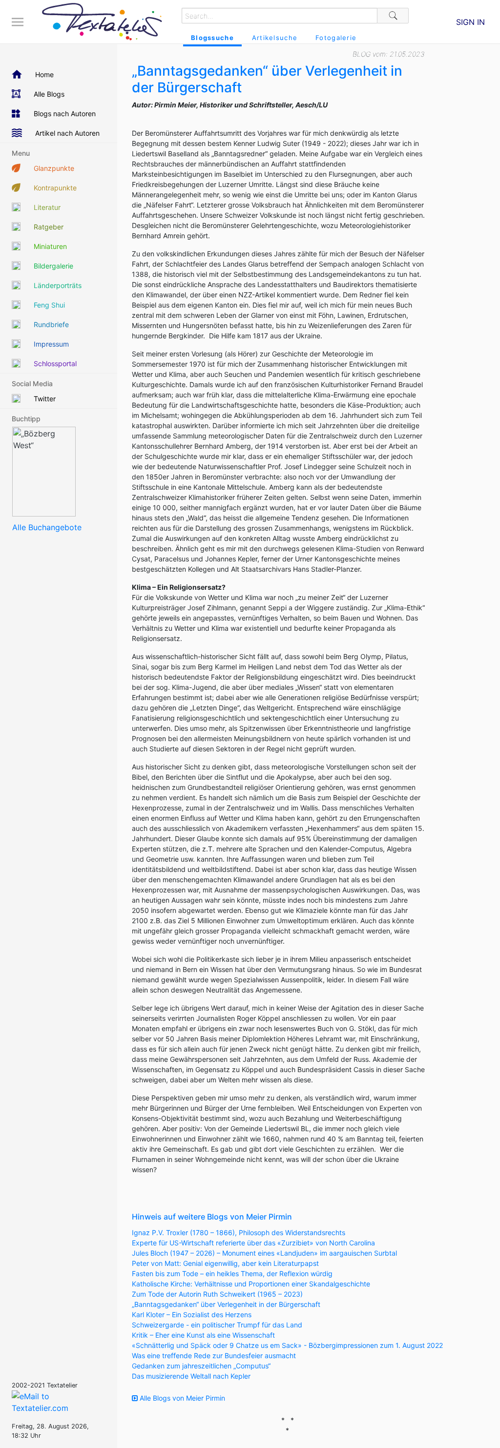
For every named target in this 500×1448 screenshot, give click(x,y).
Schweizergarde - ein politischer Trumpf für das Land (217, 1325)
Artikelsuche (274, 37)
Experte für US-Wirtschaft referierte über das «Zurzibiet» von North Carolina (253, 1243)
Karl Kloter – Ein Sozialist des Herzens (191, 1314)
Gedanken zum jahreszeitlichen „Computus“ (201, 1366)
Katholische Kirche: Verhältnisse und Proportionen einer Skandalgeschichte (251, 1284)
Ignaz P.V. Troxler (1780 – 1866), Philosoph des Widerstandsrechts (238, 1232)
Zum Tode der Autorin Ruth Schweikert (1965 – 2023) (217, 1294)
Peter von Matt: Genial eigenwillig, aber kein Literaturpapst (225, 1263)
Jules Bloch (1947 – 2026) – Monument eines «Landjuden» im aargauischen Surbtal (264, 1253)
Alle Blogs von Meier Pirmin (181, 1398)
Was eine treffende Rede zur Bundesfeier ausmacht (214, 1355)
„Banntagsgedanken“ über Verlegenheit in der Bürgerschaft (226, 1304)
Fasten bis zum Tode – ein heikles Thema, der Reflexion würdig (232, 1273)
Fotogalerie (335, 37)
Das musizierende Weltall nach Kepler (191, 1376)
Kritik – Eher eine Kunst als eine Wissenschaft (203, 1335)
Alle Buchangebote (47, 527)
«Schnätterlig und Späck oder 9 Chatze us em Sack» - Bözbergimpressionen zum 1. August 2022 (287, 1345)
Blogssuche (212, 37)
